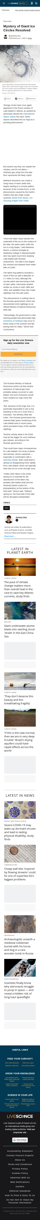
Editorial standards (20, 1191)
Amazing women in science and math (28, 1078)
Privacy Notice (29, 362)
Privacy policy (20, 1169)
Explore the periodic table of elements (12, 1085)
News (30, 38)
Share (9, 99)
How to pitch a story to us (20, 1195)
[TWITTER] (17, 520)
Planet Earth (7, 21)
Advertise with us (20, 1178)
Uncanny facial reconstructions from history (28, 1085)
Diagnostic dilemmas (12, 1065)
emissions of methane (13, 321)
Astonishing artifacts (28, 1065)
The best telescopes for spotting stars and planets (12, 1105)
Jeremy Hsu (16, 36)
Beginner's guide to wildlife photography (28, 1100)
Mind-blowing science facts (28, 1104)
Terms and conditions (20, 1164)
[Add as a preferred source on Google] (20, 1140)
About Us (20, 1160)
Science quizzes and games (12, 1100)
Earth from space (28, 1063)
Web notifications (20, 1182)
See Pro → (23, 3)
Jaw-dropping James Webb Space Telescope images (12, 1079)
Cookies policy (20, 1173)
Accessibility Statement (20, 1151)
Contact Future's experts (20, 1155)
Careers (20, 1186)
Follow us (20, 99)
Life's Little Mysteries (12, 1063)
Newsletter (32, 99)
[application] (20, 217)
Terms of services (27, 360)
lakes (6, 508)
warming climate (10, 460)
